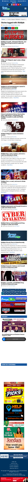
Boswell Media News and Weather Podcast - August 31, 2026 (13, 335)
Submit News (13, 1)
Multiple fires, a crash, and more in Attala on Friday (13, 182)
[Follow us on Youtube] (14, 5)
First (6, 290)
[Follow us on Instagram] (12, 5)
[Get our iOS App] (20, 5)
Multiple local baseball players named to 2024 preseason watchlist (13, 87)
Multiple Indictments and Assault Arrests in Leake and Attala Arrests (14, 206)
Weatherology (21, 475)
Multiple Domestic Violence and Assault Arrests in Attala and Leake (13, 266)
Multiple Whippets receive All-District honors (12, 134)
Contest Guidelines (14, 466)
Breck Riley (15, 63)
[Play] (3, 339)
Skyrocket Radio (18, 474)
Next (17, 293)
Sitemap (14, 2)
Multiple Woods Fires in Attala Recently (12, 242)
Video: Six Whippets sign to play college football (13, 60)
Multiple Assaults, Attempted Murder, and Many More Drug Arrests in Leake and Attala (13, 43)
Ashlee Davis (15, 156)
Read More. (16, 97)
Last (23, 293)
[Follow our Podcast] (16, 5)
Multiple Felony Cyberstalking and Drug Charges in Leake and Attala (12, 223)
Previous (12, 290)
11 (13, 293)
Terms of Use (14, 463)
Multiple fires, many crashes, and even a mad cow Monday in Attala (13, 154)
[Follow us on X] (10, 5)
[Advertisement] (14, 14)
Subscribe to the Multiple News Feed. (11, 25)
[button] (25, 8)
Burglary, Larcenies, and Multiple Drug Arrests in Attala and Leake (12, 283)
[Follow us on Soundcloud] (18, 5)
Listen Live (5, 1)
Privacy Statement (14, 465)
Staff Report (16, 46)
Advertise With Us (22, 1)
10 (10, 293)
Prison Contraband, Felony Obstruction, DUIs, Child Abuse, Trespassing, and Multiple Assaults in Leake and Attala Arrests (13, 116)
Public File (14, 461)
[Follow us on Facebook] (7, 5)
